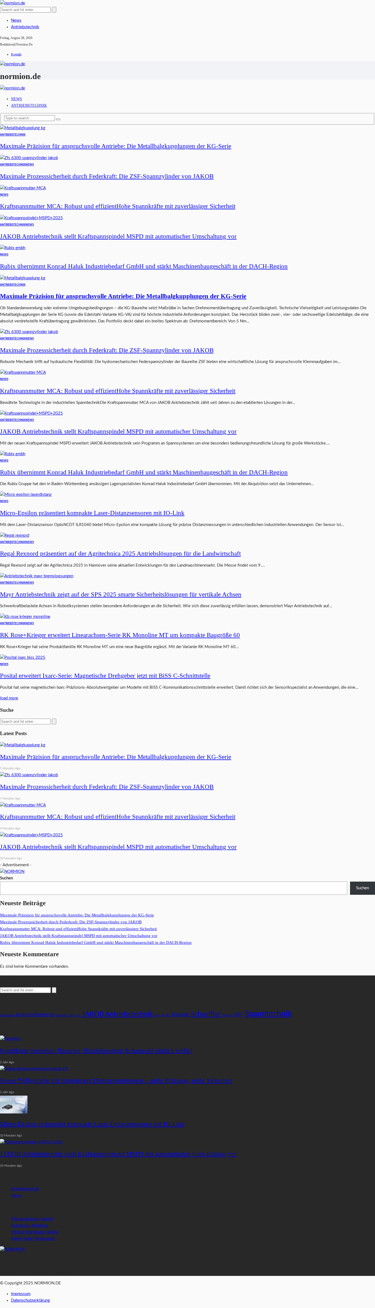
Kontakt (16, 54)
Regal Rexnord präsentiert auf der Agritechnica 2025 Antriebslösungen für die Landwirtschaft (120, 553)
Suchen (6, 878)
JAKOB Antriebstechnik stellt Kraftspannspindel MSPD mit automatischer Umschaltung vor (118, 236)
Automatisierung (35, 1014)
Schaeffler (206, 1014)
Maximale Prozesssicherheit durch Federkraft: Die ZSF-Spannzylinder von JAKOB (107, 176)
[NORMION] (12, 1249)
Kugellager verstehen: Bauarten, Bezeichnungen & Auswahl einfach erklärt (96, 1050)
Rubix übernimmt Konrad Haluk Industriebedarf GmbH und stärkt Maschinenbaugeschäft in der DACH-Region (144, 266)
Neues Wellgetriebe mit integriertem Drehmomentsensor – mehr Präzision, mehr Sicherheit (116, 1080)
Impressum (20, 1294)
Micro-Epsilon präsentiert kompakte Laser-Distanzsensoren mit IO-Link (92, 513)
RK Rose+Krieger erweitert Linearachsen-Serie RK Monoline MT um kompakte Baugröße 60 (120, 635)
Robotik (180, 1014)
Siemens (227, 1015)
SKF (239, 1014)
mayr (157, 1015)
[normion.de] (12, 3)
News (16, 20)
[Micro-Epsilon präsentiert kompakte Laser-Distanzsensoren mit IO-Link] (26, 495)
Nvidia (166, 1015)
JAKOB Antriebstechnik (117, 1014)
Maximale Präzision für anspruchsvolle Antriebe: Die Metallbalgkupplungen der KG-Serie (115, 146)
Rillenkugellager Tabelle (32, 1219)
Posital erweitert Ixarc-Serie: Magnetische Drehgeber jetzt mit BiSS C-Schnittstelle (105, 675)
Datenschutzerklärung (30, 1300)
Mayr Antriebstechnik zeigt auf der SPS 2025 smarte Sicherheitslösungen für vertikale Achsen (120, 594)
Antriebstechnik (25, 27)
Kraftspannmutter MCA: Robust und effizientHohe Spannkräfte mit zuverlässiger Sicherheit (117, 206)
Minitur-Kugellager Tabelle (35, 1232)
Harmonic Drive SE (68, 1015)
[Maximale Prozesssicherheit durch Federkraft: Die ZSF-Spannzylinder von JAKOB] (29, 158)
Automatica (7, 1015)
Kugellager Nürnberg (29, 1225)
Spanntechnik (268, 1014)
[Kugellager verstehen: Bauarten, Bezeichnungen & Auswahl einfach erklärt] (10, 1039)
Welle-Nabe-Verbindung (33, 1239)
